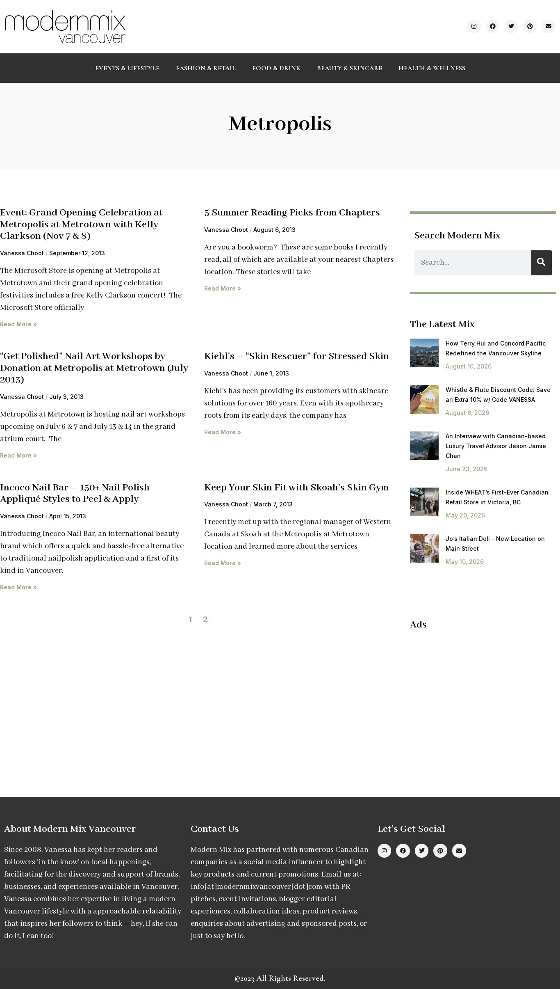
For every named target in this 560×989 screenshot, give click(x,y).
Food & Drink (276, 68)
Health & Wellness (431, 68)
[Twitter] (511, 27)
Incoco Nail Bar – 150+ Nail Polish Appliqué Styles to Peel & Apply (75, 493)
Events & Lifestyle (127, 68)
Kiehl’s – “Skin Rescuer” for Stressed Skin (296, 356)
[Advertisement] (479, 696)
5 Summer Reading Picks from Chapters (292, 212)
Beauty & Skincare (349, 68)
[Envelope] (548, 27)
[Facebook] (493, 27)
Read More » (18, 324)
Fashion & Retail (206, 68)
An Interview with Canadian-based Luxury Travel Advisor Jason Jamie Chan (496, 446)
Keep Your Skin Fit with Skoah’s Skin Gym (296, 487)
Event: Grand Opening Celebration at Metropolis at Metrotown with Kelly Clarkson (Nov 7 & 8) (81, 224)
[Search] (541, 262)
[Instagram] (474, 27)
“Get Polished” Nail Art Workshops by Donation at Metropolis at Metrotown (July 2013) (94, 368)
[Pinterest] (530, 27)
